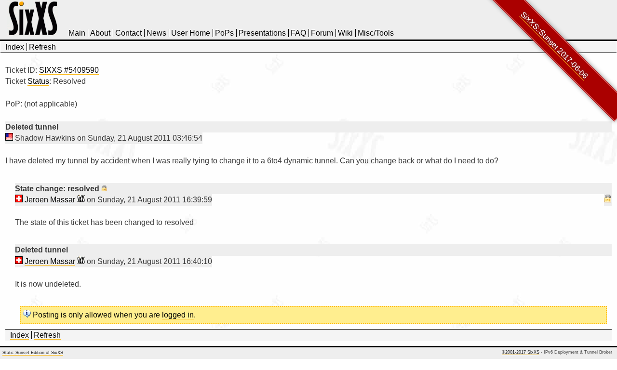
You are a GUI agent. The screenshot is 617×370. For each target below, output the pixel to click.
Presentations (262, 33)
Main (76, 33)
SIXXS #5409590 (69, 70)
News (156, 33)
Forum (322, 33)
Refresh (42, 47)
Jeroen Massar (50, 200)
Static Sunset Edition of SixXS (32, 352)
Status (38, 81)
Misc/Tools (376, 33)
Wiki (345, 33)
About (100, 33)
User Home (190, 33)
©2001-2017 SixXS (520, 352)
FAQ (298, 33)
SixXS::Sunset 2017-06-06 (554, 45)
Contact (128, 33)
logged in (178, 315)
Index (14, 47)
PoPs (224, 33)
